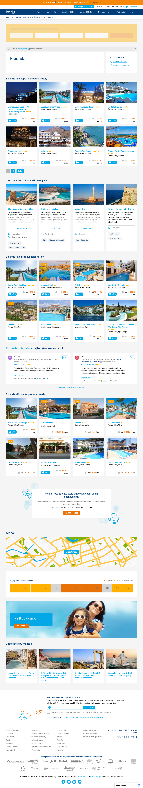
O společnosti (62, 747)
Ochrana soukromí (89, 730)
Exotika (8, 740)
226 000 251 (127, 737)
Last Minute (27, 17)
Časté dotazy (36, 730)
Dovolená (17, 17)
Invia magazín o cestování (41, 747)
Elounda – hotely (18, 348)
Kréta (43, 17)
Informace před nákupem (40, 734)
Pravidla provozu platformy (92, 737)
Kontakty (60, 750)
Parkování (9, 743)
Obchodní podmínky (38, 737)
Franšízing (61, 743)
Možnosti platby (37, 743)
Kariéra (59, 737)
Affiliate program (63, 734)
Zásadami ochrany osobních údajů (91, 717)
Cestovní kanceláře (13, 730)
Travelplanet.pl (95, 777)
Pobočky (60, 740)
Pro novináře (61, 730)
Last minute (10, 737)
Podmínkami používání (71, 717)
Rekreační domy (12, 750)
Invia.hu (85, 777)
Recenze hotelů (12, 747)
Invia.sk (79, 777)
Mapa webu (35, 750)
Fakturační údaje (37, 740)
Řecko (36, 17)
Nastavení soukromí (89, 734)
